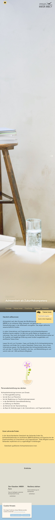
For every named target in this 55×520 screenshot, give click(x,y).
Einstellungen (26, 515)
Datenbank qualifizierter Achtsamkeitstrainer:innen (20, 446)
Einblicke (45, 308)
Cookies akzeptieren (16, 515)
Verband (37, 308)
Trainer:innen (18, 308)
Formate (8, 308)
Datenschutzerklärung (19, 511)
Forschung (28, 308)
